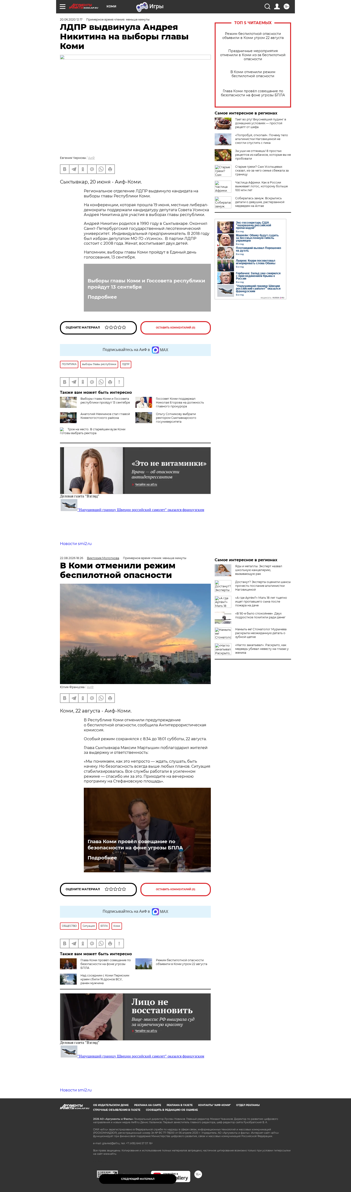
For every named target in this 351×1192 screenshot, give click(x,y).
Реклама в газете (180, 1105)
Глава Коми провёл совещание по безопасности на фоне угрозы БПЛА (253, 93)
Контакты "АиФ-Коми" (214, 1105)
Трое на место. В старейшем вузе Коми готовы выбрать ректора (92, 431)
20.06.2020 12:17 (71, 19)
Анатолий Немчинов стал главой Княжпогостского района (105, 416)
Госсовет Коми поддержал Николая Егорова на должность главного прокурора (180, 402)
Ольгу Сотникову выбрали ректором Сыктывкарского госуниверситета (176, 417)
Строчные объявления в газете (116, 1109)
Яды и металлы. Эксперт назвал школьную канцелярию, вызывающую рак (258, 570)
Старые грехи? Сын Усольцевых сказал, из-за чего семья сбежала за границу (262, 170)
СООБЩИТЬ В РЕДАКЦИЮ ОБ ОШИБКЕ (172, 1109)
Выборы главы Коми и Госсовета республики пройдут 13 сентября (146, 284)
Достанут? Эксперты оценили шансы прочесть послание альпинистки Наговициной (263, 585)
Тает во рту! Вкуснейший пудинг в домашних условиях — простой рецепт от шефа (260, 123)
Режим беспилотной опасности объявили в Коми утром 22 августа (253, 36)
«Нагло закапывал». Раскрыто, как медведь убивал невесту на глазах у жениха (262, 648)
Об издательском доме (111, 1105)
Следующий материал (137, 1179)
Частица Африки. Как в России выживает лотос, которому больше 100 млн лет (261, 186)
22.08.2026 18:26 (71, 558)
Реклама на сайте (147, 1105)
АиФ (91, 158)
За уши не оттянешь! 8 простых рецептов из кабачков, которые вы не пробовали (263, 154)
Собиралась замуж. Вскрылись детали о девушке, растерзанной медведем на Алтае (259, 202)
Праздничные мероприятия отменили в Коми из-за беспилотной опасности (253, 55)
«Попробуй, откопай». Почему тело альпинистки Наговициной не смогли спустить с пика (261, 139)
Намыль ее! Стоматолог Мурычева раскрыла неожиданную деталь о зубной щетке (261, 633)
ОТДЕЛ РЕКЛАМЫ (248, 1105)
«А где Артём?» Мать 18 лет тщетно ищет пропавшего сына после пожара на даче (261, 601)
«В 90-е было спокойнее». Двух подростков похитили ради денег (260, 615)
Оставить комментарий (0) (175, 327)
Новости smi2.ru (76, 543)
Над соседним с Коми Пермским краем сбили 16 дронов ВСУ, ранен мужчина (104, 979)
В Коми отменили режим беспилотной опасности (252, 74)
